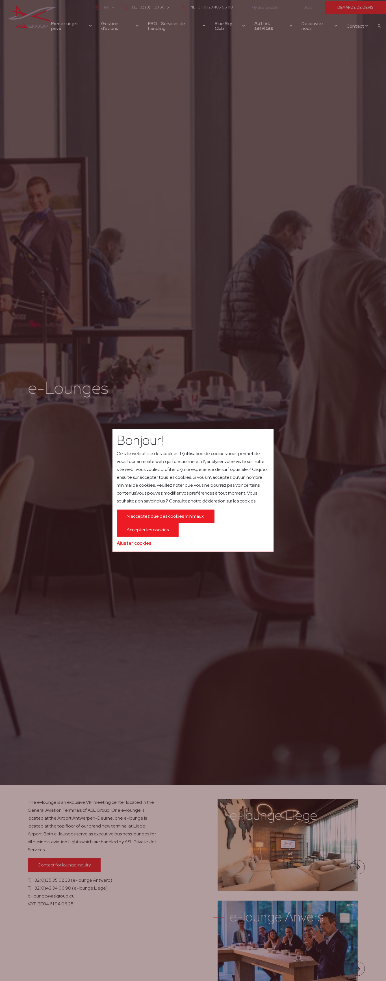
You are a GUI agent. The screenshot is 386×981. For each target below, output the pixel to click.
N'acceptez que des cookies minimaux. (166, 516)
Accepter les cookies (148, 530)
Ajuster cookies (134, 543)
